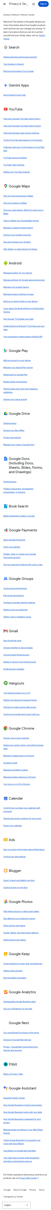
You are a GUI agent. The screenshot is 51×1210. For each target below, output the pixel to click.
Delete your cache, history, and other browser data (23, 747)
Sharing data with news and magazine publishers (20, 390)
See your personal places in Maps (18, 196)
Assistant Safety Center (14, 1098)
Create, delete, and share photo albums (21, 933)
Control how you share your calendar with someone (21, 810)
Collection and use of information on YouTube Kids (23, 149)
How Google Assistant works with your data (22, 1112)
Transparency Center (13, 1196)
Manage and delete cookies (15, 770)
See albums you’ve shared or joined (19, 918)
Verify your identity (11, 547)
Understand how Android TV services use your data (23, 328)
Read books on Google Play (15, 375)
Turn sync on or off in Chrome (16, 784)
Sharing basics (9, 423)
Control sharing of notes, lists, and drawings (22, 964)
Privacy (32, 1190)
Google (7, 1190)
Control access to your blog (15, 887)
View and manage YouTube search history (22, 126)
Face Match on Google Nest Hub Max (19, 1151)
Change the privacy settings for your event (22, 818)
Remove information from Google (18, 71)
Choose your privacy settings (16, 738)
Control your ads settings (14, 857)
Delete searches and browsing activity (20, 57)
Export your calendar (12, 826)
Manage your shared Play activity (18, 367)
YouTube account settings (15, 158)
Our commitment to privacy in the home (21, 1033)
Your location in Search (13, 64)
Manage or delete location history (18, 228)
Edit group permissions (13, 595)
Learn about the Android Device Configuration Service (23, 310)
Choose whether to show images (18, 648)
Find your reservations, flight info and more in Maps (23, 212)
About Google (20, 1190)
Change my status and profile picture (19, 707)
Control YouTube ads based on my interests (22, 140)
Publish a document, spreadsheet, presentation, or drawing (18, 490)
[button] (4, 4)
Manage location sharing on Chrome (19, 777)
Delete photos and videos (14, 940)
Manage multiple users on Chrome (18, 756)
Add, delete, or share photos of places (20, 249)
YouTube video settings (13, 165)
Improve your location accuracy (17, 235)
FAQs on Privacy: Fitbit (13, 1074)
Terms (41, 1190)
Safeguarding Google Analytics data (19, 1002)
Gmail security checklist (13, 669)
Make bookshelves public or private (19, 516)
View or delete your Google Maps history (21, 221)
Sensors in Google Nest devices (17, 1040)
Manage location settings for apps (18, 294)
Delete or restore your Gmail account (19, 662)
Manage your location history (16, 287)
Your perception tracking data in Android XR (22, 337)
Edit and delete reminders (14, 978)
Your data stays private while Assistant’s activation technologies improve (21, 1159)
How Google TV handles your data (18, 319)
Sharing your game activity (15, 399)
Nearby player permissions (15, 382)
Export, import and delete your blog (19, 880)
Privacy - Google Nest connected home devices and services (20, 1048)
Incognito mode (10, 763)
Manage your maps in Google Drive (18, 445)
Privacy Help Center (28, 1178)
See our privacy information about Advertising (23, 849)
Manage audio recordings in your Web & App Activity (23, 1131)
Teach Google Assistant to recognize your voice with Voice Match (22, 1142)
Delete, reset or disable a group (17, 617)
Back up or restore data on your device (20, 301)
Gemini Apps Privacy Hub (14, 95)
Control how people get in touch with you (21, 714)
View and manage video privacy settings (21, 133)
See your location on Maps (15, 203)
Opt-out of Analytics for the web (17, 1009)
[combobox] (16, 1205)
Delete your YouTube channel (16, 172)
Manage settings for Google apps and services (24, 280)
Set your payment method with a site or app (22, 565)
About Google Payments (14, 540)
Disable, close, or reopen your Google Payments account (19, 556)
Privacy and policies (12, 437)
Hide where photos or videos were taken (21, 911)
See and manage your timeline (17, 242)
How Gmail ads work (12, 641)
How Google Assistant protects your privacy (22, 1105)
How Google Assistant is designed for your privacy (22, 1121)
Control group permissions (15, 588)
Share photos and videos (14, 926)
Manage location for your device (17, 273)
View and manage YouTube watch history (22, 119)
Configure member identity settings (19, 603)
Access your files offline (13, 430)
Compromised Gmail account (16, 655)
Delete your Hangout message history (20, 700)
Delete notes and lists (13, 971)
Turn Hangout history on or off (16, 693)
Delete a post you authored (15, 610)
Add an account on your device (17, 360)
